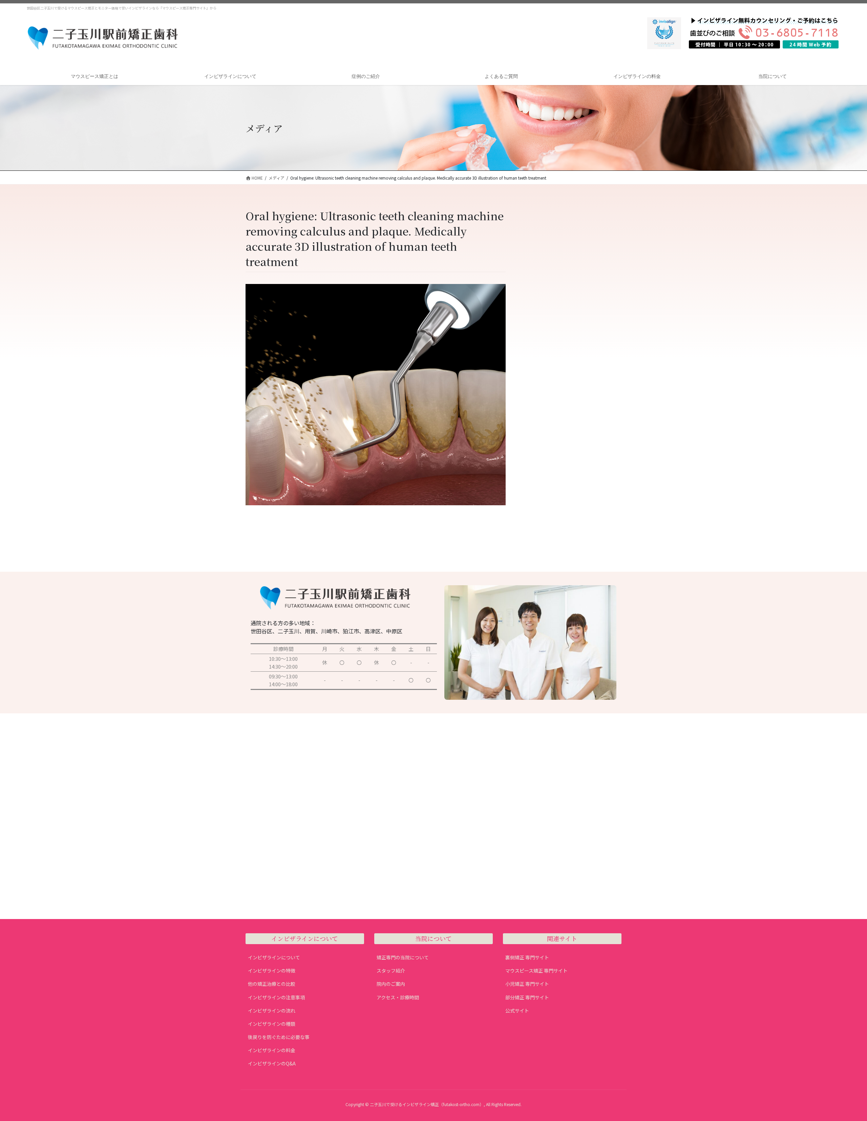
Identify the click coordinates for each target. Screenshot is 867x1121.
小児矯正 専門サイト (527, 983)
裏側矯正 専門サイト (527, 957)
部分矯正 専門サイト (527, 997)
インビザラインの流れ (271, 1010)
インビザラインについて (274, 957)
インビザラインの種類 (271, 1023)
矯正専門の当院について (403, 957)
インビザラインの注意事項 (276, 997)
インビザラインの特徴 (271, 970)
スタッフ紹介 (391, 970)
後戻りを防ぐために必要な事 (279, 1037)
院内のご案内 (391, 983)
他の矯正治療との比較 (271, 983)
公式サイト (517, 1010)
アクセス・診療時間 (398, 997)
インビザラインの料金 (271, 1050)
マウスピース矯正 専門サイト (536, 970)
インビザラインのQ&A (272, 1063)
